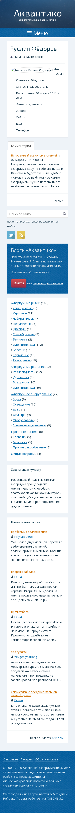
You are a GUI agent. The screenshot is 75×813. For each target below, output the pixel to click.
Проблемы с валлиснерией (29, 532)
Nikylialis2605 (23, 537)
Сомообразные (24, 334)
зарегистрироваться (48, 283)
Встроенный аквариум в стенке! (34, 155)
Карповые (20, 313)
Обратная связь (46, 759)
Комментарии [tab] (21, 146)
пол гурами (19, 651)
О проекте (10, 759)
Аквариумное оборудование (31, 394)
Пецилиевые (22, 324)
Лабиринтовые (24, 318)
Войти (19, 283)
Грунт (17, 399)
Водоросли (21, 382)
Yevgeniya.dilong (25, 657)
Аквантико (38, 12)
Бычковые (20, 339)
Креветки (19, 437)
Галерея (27, 759)
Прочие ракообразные (29, 447)
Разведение (22, 360)
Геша (18, 577)
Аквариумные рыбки (25, 303)
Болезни (19, 350)
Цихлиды (19, 329)
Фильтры (19, 415)
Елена (18, 700)
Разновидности (24, 372)
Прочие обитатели (24, 432)
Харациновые (23, 308)
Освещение (21, 404)
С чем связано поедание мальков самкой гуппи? (34, 693)
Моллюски (20, 442)
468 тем (57, 738)
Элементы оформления (29, 425)
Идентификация (24, 344)
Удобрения (21, 377)
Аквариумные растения (28, 367)
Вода (16, 410)
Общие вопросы (23, 454)
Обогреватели (23, 420)
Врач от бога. (20, 612)
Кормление (21, 355)
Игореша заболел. (23, 571)
